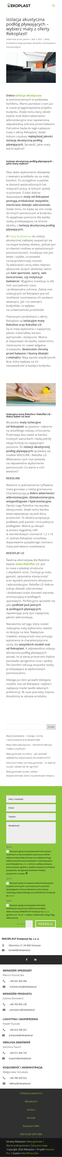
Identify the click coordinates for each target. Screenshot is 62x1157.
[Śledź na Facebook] (26, 959)
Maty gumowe (25, 43)
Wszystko (37, 43)
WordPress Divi (30, 1153)
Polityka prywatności (31, 1093)
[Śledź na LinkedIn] (35, 959)
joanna (26, 39)
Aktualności (31, 1101)
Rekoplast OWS (31, 1126)
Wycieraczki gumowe (17, 1145)
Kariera (31, 1109)
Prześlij (45, 924)
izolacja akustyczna (28, 95)
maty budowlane (20, 236)
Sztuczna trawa (39, 1145)
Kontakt (31, 1117)
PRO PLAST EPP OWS (31, 1134)
